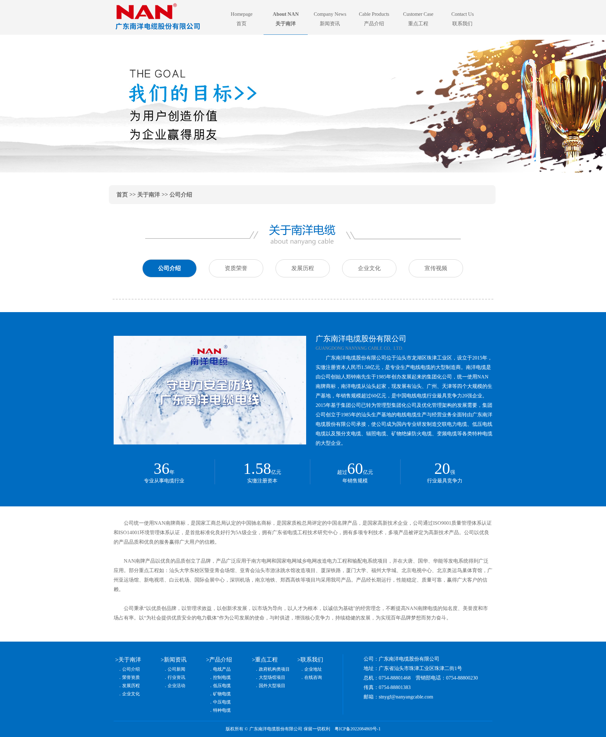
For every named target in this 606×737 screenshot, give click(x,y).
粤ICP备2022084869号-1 (358, 729)
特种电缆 (222, 710)
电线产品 (222, 669)
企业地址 (313, 669)
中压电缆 (222, 702)
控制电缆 (222, 677)
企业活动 (176, 685)
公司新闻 (176, 669)
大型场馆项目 (272, 677)
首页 (122, 194)
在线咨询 (313, 677)
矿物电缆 (222, 694)
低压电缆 (222, 685)
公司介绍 (131, 669)
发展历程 (131, 685)
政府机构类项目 (274, 669)
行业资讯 (176, 677)
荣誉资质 (131, 677)
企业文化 (131, 694)
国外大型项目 (272, 685)
